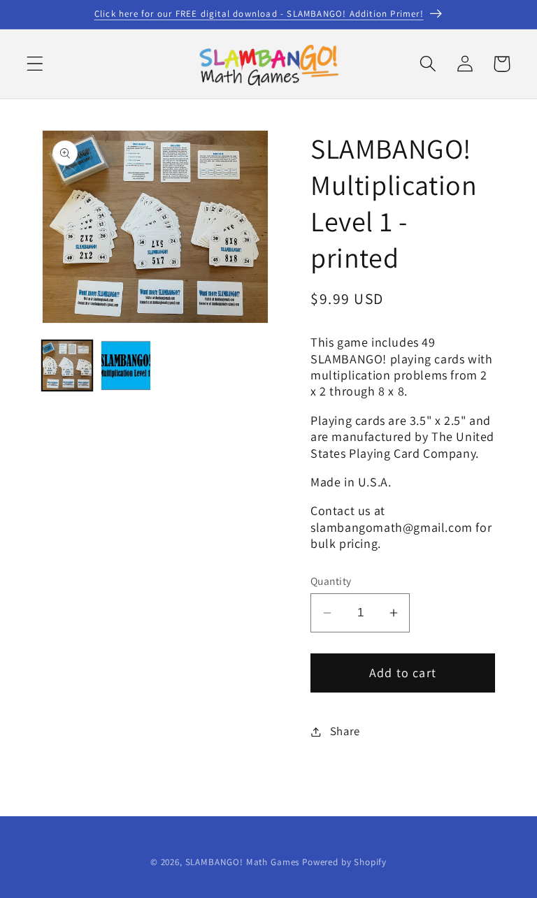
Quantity (331, 581)
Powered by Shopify (344, 862)
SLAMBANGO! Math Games (242, 862)
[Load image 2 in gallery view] (126, 365)
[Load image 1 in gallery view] (67, 365)
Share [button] (345, 731)
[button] (35, 63)
